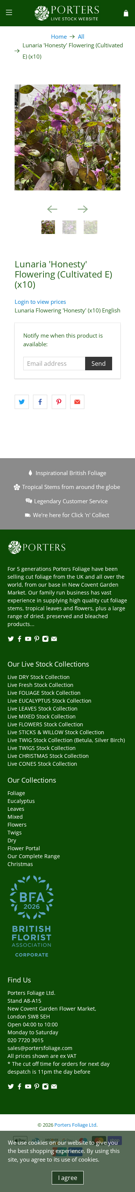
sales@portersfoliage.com (40, 1048)
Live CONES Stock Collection (42, 763)
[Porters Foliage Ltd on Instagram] (45, 640)
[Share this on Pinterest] (59, 402)
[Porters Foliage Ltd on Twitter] (11, 640)
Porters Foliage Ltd (75, 1125)
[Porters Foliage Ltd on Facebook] (19, 640)
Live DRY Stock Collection (39, 676)
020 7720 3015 (26, 1040)
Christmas (20, 864)
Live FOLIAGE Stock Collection (44, 692)
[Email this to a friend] (77, 402)
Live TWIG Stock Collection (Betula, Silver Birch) (66, 740)
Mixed (15, 816)
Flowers (17, 824)
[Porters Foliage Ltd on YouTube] (28, 640)
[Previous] (52, 209)
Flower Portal (24, 848)
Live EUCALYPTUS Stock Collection (50, 700)
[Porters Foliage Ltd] (67, 13)
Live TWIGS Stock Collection (42, 747)
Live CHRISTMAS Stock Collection (48, 755)
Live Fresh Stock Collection (41, 684)
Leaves (16, 808)
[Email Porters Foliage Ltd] (54, 640)
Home (59, 36)
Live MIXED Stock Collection (42, 716)
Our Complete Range (34, 856)
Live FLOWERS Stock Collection (45, 724)
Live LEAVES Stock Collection (43, 708)
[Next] (82, 209)
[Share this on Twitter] (22, 402)
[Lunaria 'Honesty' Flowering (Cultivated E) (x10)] (67, 137)
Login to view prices (40, 301)
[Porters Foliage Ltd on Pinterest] (36, 640)
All (81, 36)
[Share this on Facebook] (40, 402)
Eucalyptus (21, 800)
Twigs (15, 832)
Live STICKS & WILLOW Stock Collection (56, 732)
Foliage (16, 793)
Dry (12, 840)
